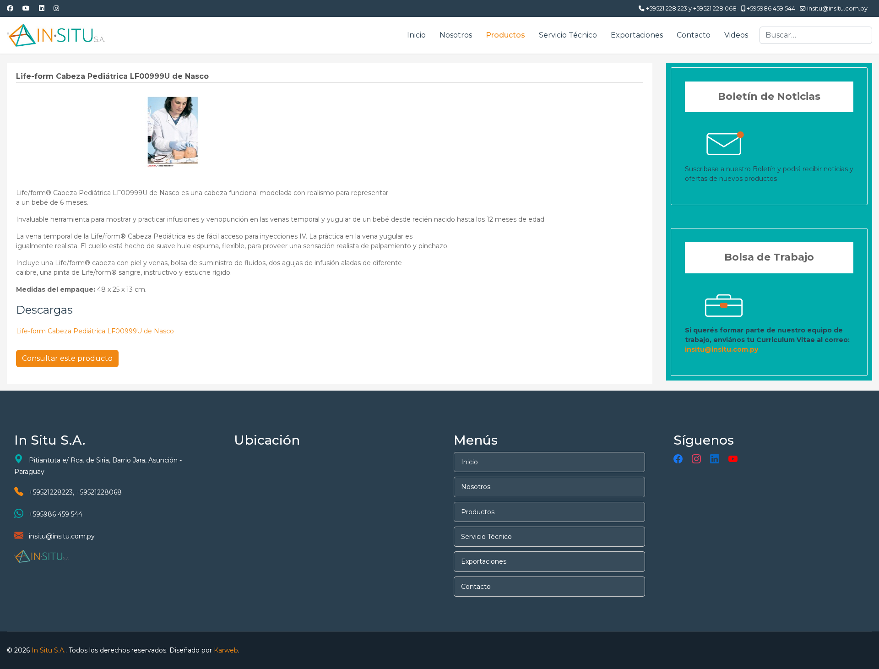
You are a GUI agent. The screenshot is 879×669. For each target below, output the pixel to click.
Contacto (694, 35)
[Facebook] (10, 8)
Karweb (226, 650)
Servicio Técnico (568, 35)
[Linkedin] (41, 8)
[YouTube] (733, 459)
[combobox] (816, 35)
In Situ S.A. (48, 650)
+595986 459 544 (771, 8)
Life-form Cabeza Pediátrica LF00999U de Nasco (95, 331)
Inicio (416, 35)
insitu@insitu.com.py (837, 8)
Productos (505, 35)
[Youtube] (26, 8)
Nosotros (456, 35)
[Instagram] (56, 8)
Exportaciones (637, 35)
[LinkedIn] (714, 459)
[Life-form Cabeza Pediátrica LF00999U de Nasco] (173, 131)
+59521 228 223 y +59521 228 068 (691, 8)
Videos (736, 35)
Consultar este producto (67, 358)
